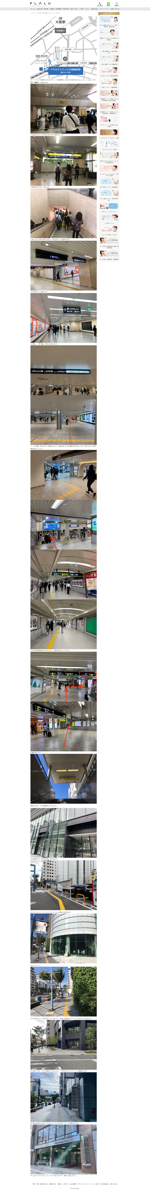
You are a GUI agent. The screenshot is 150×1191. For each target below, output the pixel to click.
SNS (37, 1184)
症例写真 (66, 9)
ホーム (33, 9)
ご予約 (81, 9)
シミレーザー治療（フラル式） (109, 234)
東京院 (46, 9)
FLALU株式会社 (104, 1184)
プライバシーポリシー (83, 1184)
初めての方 (74, 9)
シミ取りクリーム (109, 223)
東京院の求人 (44, 1184)
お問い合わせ (115, 9)
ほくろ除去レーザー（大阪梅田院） (109, 187)
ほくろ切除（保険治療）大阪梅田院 (109, 259)
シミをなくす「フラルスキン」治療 (109, 138)
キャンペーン (104, 9)
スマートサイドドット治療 (109, 149)
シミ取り (65, 1184)
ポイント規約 (95, 1184)
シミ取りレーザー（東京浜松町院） (109, 75)
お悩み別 (39, 9)
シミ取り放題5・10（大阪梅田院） (109, 64)
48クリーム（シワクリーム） (109, 211)
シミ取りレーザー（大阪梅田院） (109, 87)
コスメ (87, 9)
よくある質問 (72, 1184)
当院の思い (95, 9)
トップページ (33, 13)
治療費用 (58, 9)
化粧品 (59, 1184)
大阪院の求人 (52, 1184)
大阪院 (52, 9)
